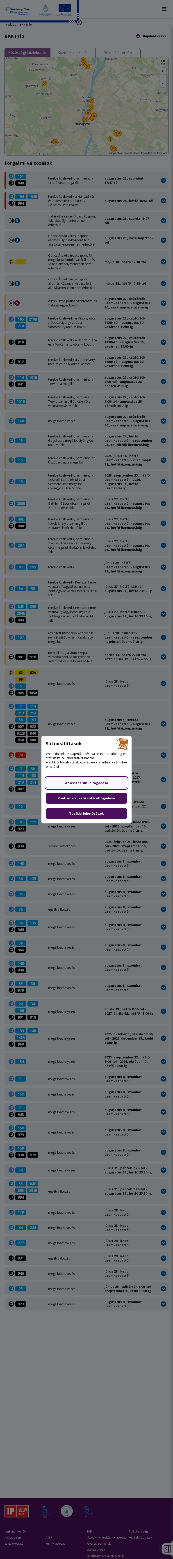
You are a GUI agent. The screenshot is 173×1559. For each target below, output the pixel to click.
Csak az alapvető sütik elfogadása (86, 798)
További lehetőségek (86, 813)
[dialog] (86, 779)
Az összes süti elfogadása (86, 783)
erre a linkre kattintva (109, 762)
